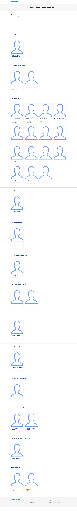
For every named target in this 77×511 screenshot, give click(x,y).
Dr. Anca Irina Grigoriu (17, 458)
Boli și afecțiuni (42, 1)
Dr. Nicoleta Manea (16, 488)
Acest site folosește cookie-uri (55, 502)
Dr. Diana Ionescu (16, 335)
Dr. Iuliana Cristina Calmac (30, 181)
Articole (32, 1)
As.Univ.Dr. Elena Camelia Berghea (16, 56)
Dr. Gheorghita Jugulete (17, 367)
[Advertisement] (48, 20)
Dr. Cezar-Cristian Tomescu (16, 305)
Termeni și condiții (53, 500)
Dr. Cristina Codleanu (16, 180)
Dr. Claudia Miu (29, 161)
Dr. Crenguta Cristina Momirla (16, 161)
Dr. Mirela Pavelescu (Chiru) (59, 141)
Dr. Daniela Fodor (30, 85)
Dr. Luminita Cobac (16, 211)
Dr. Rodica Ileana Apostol (15, 86)
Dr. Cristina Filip (15, 275)
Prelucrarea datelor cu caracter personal (57, 504)
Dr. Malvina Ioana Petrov (16, 119)
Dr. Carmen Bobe (44, 180)
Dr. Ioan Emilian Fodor (31, 305)
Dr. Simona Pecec (44, 141)
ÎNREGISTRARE (55, 1)
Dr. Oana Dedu (43, 118)
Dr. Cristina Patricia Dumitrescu (16, 243)
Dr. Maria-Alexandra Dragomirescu (45, 161)
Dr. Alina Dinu (57, 161)
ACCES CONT (49, 1)
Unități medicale (26, 1)
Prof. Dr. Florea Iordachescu (29, 119)
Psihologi (36, 1)
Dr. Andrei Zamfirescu (59, 118)
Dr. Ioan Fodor (29, 488)
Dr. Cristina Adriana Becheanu (30, 429)
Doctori (21, 1)
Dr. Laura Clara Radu (30, 141)
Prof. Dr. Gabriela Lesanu (15, 429)
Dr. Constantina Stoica (17, 141)
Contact (51, 499)
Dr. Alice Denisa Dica (16, 399)
